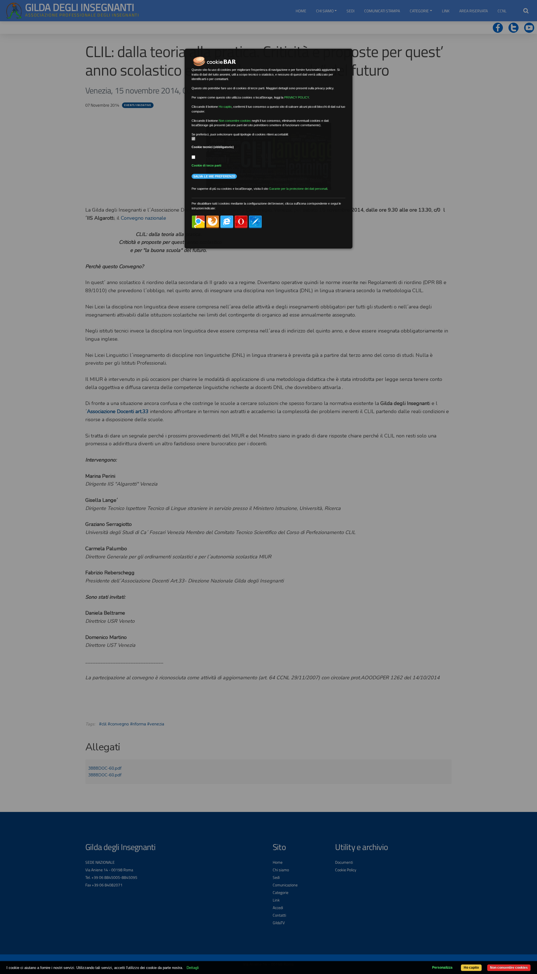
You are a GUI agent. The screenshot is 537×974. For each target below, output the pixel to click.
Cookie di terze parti (206, 165)
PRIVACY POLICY (296, 97)
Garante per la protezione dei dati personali (298, 188)
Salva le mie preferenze (214, 176)
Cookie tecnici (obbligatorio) (213, 147)
